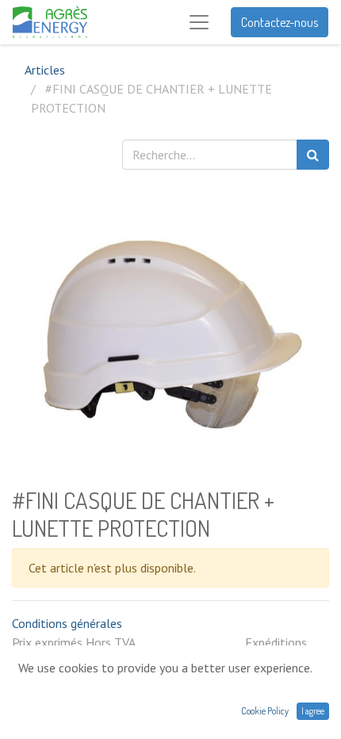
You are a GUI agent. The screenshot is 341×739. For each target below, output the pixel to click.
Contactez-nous (279, 22)
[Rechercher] (313, 155)
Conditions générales (67, 623)
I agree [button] (312, 711)
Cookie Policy (265, 711)
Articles (45, 70)
